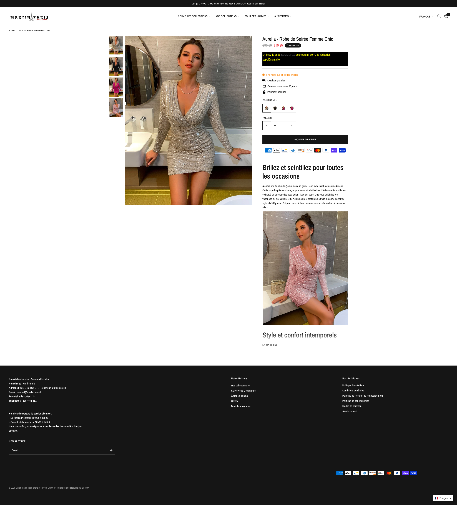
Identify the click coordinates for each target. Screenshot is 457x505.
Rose (292, 108)
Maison (12, 30)
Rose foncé (283, 108)
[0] (445, 16)
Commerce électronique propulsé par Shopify (68, 487)
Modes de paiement (352, 406)
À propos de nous (239, 396)
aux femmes (281, 16)
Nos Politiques (351, 378)
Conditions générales (353, 390)
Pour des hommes (255, 16)
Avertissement (349, 411)
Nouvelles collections (192, 16)
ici (34, 396)
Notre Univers (239, 378)
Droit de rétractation (241, 406)
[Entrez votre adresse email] (111, 450)
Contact (235, 401)
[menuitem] (194, 16)
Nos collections (226, 16)
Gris (266, 108)
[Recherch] (439, 16)
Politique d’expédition (353, 385)
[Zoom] (244, 43)
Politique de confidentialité (355, 401)
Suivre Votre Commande (243, 390)
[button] (443, 498)
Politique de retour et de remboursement (362, 396)
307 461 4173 (30, 400)
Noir (275, 108)
